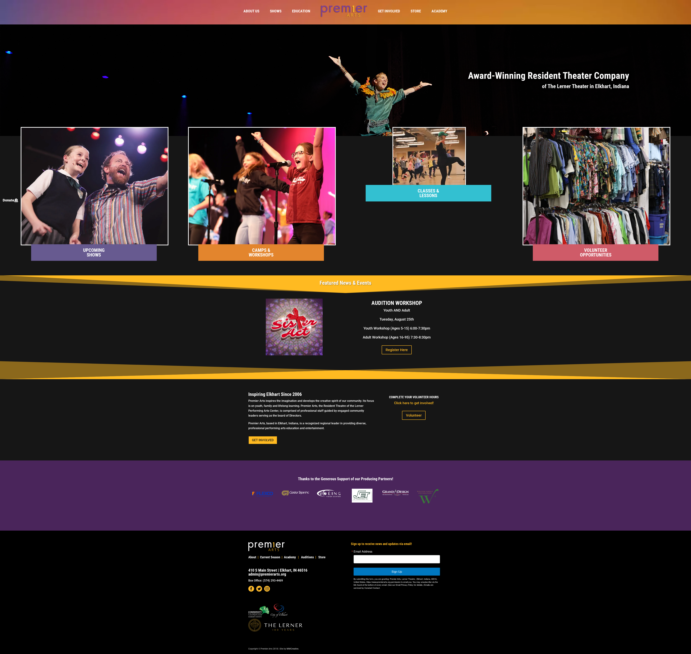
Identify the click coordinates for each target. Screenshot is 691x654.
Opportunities (595, 255)
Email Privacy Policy (404, 584)
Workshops (261, 255)
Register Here (487, 104)
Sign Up (397, 571)
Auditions (307, 557)
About (252, 557)
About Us (251, 11)
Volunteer (595, 250)
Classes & (428, 191)
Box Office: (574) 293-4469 (265, 580)
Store (416, 11)
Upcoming (94, 250)
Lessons (428, 195)
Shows (275, 11)
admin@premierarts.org (267, 574)
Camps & (261, 250)
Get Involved (389, 11)
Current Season (270, 557)
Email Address (363, 551)
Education (301, 11)
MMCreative (292, 649)
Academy (439, 11)
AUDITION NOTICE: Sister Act (486, 64)
